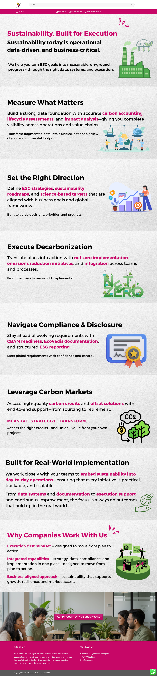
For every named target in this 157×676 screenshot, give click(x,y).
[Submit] (132, 5)
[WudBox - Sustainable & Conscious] (19, 4)
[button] (19, 11)
